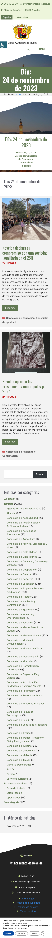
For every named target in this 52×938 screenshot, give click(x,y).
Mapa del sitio (28, 911)
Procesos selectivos (15, 783)
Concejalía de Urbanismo (21, 750)
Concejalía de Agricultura (21, 539)
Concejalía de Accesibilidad (22, 518)
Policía (10, 769)
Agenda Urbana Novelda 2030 (24, 508)
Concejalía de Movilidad (20, 661)
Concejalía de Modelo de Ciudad (25, 648)
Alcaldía (11, 513)
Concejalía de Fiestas (19, 596)
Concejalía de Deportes (20, 579)
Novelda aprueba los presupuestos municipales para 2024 (25, 386)
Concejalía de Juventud (20, 622)
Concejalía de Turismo (19, 745)
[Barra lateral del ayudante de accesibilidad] (3, 44)
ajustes (24, 928)
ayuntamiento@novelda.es (36, 3)
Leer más (10, 308)
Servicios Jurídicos (17, 778)
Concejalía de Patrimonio (21, 690)
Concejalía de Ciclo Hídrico (22, 552)
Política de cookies (27, 907)
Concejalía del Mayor (18, 760)
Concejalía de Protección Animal (25, 695)
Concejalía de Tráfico (19, 733)
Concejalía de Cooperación (22, 569)
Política (11, 774)
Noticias (8, 503)
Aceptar (8, 933)
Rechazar (21, 933)
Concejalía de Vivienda (19, 755)
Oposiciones (13, 797)
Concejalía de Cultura (19, 574)
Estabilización (14, 792)
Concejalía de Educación (20, 318)
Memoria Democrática (19, 764)
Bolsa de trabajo (16, 788)
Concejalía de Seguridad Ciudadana (27, 724)
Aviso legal (28, 898)
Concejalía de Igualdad (20, 609)
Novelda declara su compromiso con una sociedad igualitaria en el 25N (25, 253)
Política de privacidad (28, 902)
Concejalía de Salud (18, 720)
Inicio (18, 94)
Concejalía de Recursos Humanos (26, 703)
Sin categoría (11, 802)
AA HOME (9, 499)
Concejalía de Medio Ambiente (24, 635)
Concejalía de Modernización (23, 656)
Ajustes (34, 933)
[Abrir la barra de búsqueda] (28, 49)
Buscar (40, 474)
